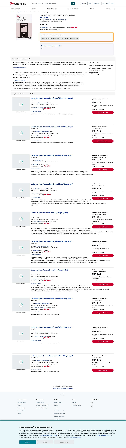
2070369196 (48, 19)
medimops (36, 250)
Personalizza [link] (64, 442)
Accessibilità (57, 419)
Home (12, 12)
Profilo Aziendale (58, 402)
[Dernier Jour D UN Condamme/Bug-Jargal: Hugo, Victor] (24, 15)
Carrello (19, 413)
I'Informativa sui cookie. (103, 435)
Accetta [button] (27, 442)
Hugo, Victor (20, 12)
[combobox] (51, 3)
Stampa (56, 405)
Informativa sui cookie (59, 416)
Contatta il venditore (36, 111)
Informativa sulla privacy (60, 410)
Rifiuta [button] (45, 442)
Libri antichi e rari (52, 8)
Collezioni (33, 8)
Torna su (63, 395)
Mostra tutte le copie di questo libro (51, 45)
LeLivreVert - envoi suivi (39, 107)
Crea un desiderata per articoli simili (69, 38)
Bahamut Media (37, 279)
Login (90, 3)
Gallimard (38, 160)
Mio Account (97, 3)
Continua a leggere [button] (20, 80)
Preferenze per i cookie (59, 413)
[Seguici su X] (92, 406)
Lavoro (55, 408)
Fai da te (74, 402)
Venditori (92, 8)
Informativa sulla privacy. (74, 437)
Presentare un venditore (41, 408)
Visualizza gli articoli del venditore (50, 38)
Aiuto (112, 3)
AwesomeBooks (37, 221)
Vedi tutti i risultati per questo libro (63, 388)
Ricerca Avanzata (15, 8)
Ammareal (36, 164)
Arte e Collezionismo (73, 8)
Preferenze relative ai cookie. (49, 435)
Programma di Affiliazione (42, 405)
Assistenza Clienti (76, 405)
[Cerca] (73, 3)
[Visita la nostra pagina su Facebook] (92, 403)
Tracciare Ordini (21, 410)
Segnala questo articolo (19, 67)
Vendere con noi (110, 8)
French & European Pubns (42, 103)
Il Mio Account (21, 408)
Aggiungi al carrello (103, 112)
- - (36, 274)
